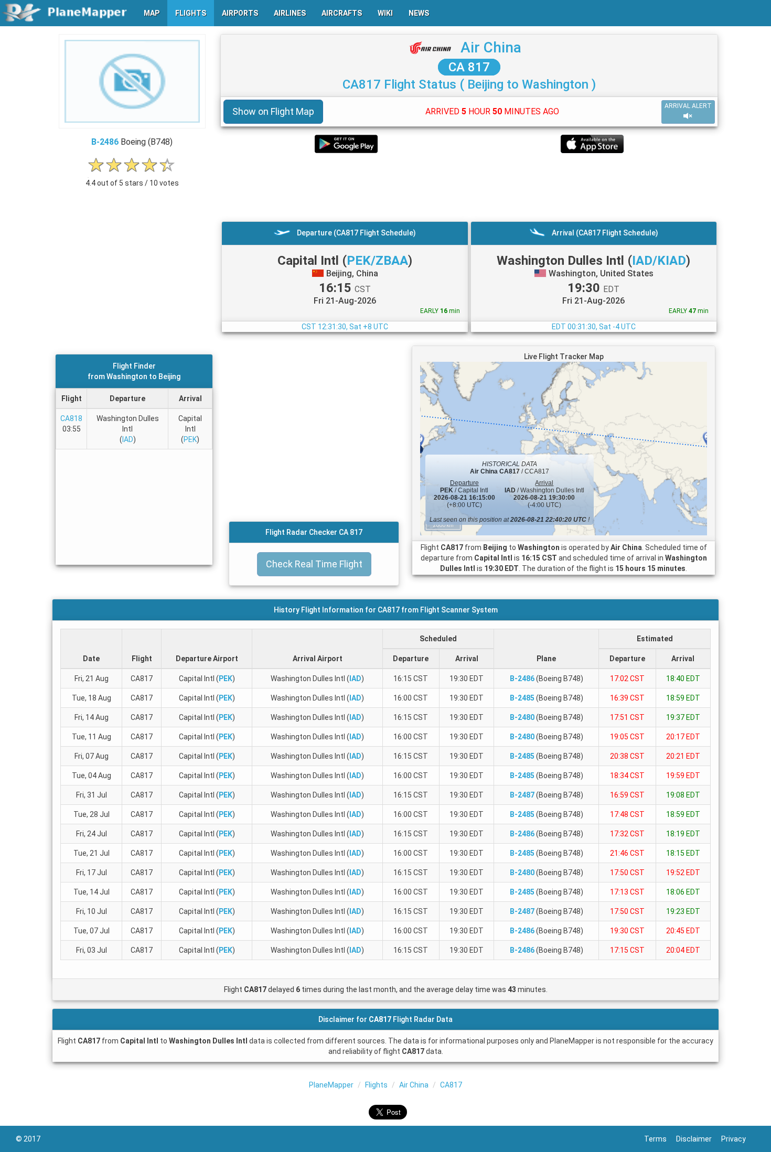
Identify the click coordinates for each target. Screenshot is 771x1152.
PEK (190, 439)
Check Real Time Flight (314, 563)
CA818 (71, 418)
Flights (376, 1085)
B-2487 (522, 795)
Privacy (738, 1139)
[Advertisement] (469, 187)
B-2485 (522, 698)
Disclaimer (698, 1139)
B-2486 (105, 142)
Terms (660, 1139)
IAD (127, 439)
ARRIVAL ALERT (688, 106)
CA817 (451, 1085)
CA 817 (469, 67)
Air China (491, 47)
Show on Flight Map (273, 111)
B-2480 (522, 717)
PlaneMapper (331, 1085)
